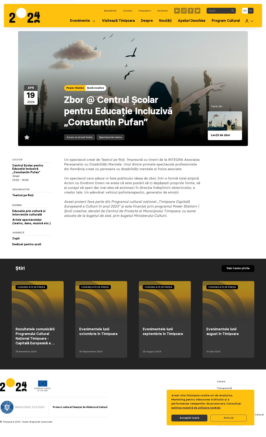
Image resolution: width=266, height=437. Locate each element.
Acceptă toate (189, 418)
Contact (127, 11)
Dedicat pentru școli (26, 244)
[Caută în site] (233, 11)
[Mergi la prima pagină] (26, 15)
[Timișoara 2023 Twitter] (197, 11)
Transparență (224, 388)
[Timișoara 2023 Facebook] (191, 11)
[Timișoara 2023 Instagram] (184, 11)
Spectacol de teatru (110, 137)
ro (245, 11)
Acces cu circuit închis (79, 137)
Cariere (221, 381)
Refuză (228, 418)
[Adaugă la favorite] (27, 137)
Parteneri (162, 11)
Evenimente (80, 21)
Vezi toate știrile (237, 268)
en (250, 11)
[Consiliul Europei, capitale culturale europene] (42, 390)
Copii (15, 238)
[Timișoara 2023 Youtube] (177, 11)
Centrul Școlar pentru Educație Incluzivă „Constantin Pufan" (27, 169)
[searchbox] (218, 11)
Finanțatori (145, 11)
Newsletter (110, 11)
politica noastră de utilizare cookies (195, 407)
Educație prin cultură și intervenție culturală (28, 213)
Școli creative (95, 88)
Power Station (75, 88)
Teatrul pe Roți (22, 195)
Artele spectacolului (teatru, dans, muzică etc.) (31, 222)
